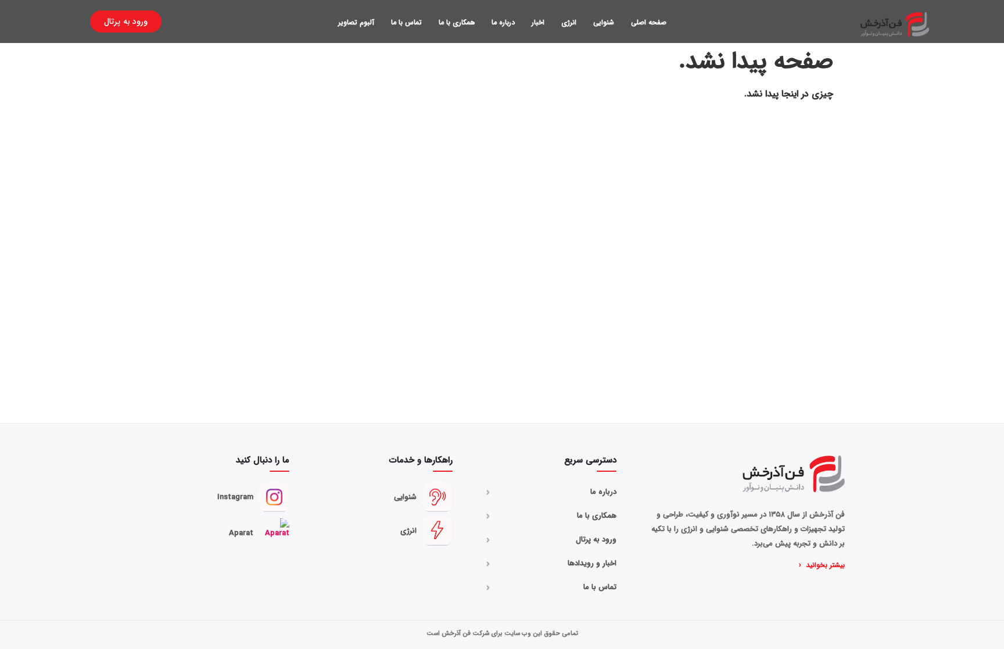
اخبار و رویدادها (551, 563)
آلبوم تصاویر (356, 22)
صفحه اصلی (648, 22)
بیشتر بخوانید (822, 565)
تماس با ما (406, 22)
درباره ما (503, 22)
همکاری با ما (457, 22)
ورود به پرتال (551, 539)
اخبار (538, 22)
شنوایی (603, 22)
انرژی (568, 22)
